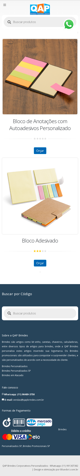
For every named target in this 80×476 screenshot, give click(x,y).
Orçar (40, 151)
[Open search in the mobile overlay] (40, 22)
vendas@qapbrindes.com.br (28, 399)
